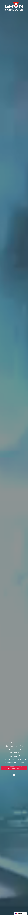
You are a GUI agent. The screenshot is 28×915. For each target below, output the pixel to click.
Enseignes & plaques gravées (14, 759)
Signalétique (14, 753)
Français (20, 913)
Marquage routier (14, 749)
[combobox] (20, 913)
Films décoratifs (14, 756)
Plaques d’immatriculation (14, 743)
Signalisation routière (14, 746)
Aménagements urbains (14, 763)
